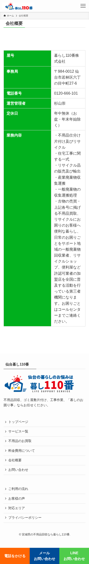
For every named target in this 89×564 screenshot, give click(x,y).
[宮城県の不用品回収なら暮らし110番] (18, 6)
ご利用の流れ (18, 489)
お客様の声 (16, 498)
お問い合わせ (18, 470)
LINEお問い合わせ (74, 556)
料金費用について (21, 450)
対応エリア (16, 508)
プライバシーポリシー (25, 517)
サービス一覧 (18, 431)
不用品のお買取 (20, 441)
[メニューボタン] (83, 6)
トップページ (18, 422)
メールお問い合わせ (44, 556)
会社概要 (15, 460)
